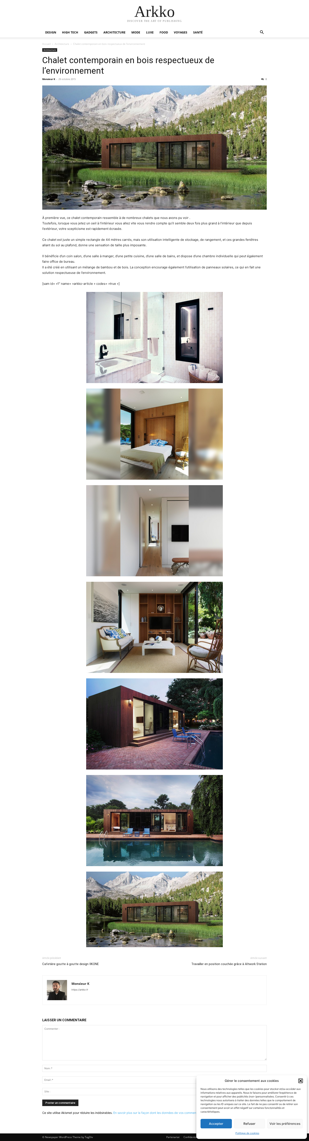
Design (50, 32)
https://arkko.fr (79, 989)
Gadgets (91, 32)
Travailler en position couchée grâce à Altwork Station (229, 964)
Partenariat (173, 1137)
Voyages (180, 32)
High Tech (70, 32)
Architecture (114, 32)
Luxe (150, 32)
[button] (300, 1081)
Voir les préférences (284, 1124)
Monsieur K (48, 79)
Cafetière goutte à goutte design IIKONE (70, 964)
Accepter (216, 1124)
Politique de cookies (247, 1133)
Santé (198, 32)
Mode (135, 32)
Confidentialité (192, 1137)
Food (164, 32)
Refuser (249, 1124)
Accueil (46, 44)
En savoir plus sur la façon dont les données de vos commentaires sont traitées (167, 1112)
